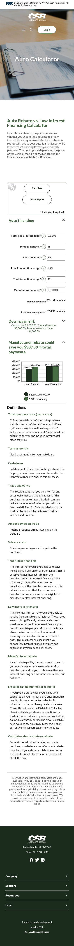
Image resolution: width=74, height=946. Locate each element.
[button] (37, 220)
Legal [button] (8, 905)
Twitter (37, 861)
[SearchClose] (31, 29)
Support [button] (10, 885)
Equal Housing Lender (39, 932)
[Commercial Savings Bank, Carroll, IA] (37, 17)
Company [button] (11, 876)
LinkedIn (43, 861)
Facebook (31, 861)
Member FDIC (37, 927)
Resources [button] (12, 895)
